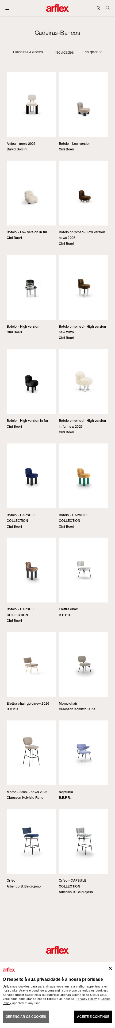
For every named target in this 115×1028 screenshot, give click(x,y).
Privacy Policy (86, 998)
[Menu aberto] (7, 8)
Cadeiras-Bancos (28, 52)
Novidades (64, 52)
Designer (89, 52)
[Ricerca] (108, 8)
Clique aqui (98, 994)
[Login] (98, 8)
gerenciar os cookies (26, 1017)
